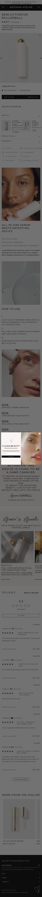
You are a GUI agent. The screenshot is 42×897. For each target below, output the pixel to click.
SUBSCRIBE (11, 456)
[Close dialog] (40, 433)
